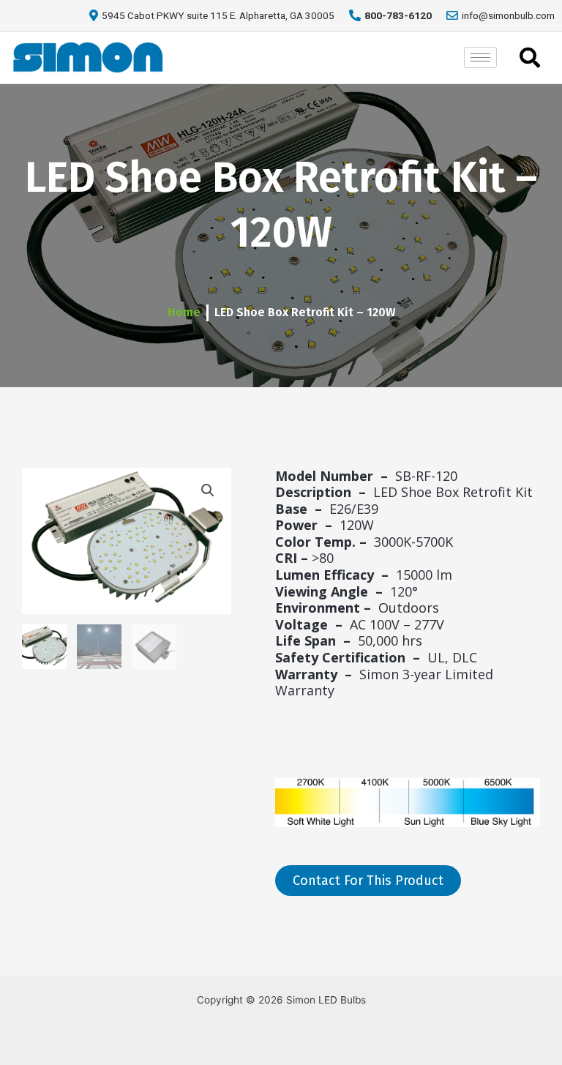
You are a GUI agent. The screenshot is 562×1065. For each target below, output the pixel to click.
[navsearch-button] (529, 57)
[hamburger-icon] (480, 57)
